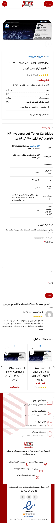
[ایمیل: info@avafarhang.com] (41, 471)
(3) (35, 387)
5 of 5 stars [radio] (35, 238)
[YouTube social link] (28, 497)
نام (51, 271)
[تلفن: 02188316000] (45, 464)
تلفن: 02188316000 (36, 462)
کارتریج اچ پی (35, 146)
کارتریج (40, 56)
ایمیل (50, 282)
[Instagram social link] (35, 497)
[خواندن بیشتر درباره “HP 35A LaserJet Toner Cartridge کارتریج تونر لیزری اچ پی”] (6, 353)
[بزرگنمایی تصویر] (48, 44)
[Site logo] (27, 3)
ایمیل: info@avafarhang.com (26, 469)
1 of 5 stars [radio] (43, 238)
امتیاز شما (49, 238)
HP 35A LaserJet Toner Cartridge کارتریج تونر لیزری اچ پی (15, 373)
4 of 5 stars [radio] (37, 238)
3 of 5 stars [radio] (39, 238)
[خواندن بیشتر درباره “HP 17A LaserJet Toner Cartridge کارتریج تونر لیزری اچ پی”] (32, 353)
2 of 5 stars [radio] (41, 238)
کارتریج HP (32, 56)
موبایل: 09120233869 (17, 462)
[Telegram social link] (22, 497)
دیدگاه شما (48, 242)
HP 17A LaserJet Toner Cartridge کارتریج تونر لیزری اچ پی (40, 373)
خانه (47, 56)
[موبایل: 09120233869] (27, 464)
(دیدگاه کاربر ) (32, 75)
